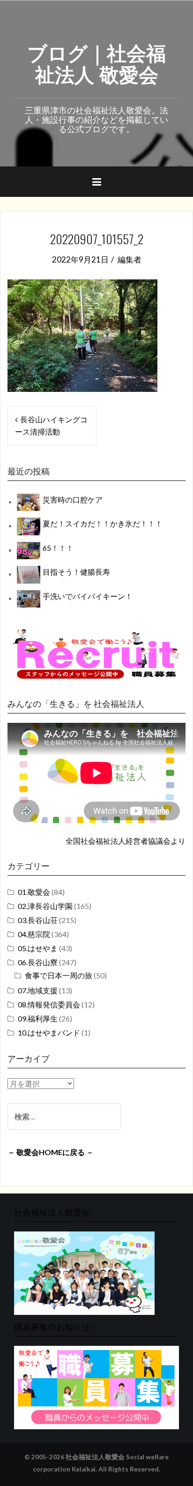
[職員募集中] (96, 653)
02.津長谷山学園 (45, 905)
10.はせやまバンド (49, 1032)
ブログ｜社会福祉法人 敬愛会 (96, 62)
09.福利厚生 (38, 1018)
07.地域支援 (38, 990)
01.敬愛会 (34, 891)
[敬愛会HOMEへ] (84, 1272)
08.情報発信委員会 (49, 1004)
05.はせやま (38, 948)
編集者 (129, 259)
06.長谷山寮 (38, 962)
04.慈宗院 (34, 934)
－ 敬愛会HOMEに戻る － (50, 1152)
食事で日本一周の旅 (58, 975)
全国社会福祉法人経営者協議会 (118, 840)
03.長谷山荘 (38, 920)
